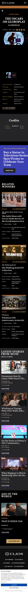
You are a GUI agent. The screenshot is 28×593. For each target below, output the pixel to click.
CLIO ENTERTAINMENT (18, 563)
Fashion (4, 518)
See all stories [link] (7, 356)
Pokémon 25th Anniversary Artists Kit (13, 319)
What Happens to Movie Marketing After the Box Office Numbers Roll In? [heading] (14, 474)
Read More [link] (5, 388)
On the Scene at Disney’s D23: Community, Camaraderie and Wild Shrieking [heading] (14, 442)
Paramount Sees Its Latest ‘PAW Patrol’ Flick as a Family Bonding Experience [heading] (14, 377)
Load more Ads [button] (13, 541)
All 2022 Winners (8, 108)
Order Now (9, 170)
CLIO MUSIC (6, 563)
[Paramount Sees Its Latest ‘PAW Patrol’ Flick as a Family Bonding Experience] (14, 367)
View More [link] (5, 532)
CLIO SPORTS (19, 559)
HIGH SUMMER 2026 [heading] (12, 521)
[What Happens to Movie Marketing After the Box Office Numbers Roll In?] (14, 464)
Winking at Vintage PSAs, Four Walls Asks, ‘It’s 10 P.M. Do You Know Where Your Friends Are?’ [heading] (14, 409)
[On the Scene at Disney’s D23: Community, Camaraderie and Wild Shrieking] (14, 431)
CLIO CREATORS (18, 566)
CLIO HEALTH (8, 566)
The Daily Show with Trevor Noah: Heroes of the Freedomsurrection (13, 218)
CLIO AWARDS (9, 559)
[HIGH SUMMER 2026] (14, 509)
